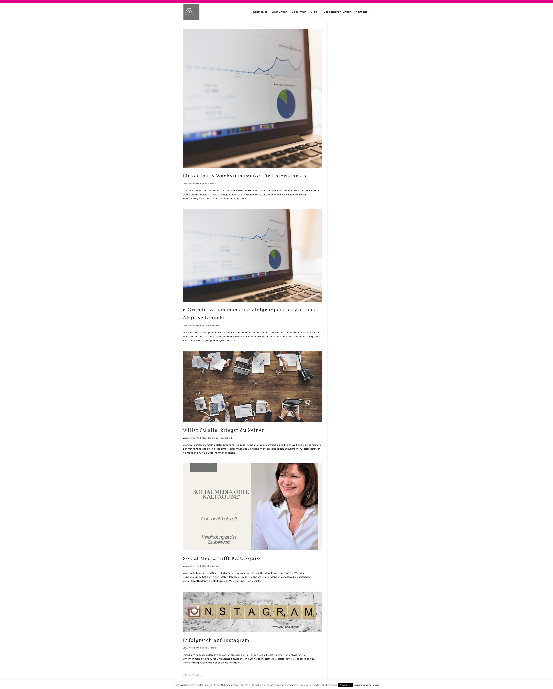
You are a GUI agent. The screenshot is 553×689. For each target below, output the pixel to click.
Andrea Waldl (194, 183)
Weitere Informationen (366, 685)
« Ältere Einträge (192, 675)
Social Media (209, 183)
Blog (313, 12)
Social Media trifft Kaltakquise (222, 558)
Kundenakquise (211, 325)
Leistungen (279, 12)
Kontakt (361, 12)
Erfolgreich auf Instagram (216, 640)
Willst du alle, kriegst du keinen (224, 430)
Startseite (260, 12)
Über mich (299, 12)
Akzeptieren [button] (345, 685)
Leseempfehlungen (338, 12)
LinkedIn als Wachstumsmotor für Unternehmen (244, 176)
